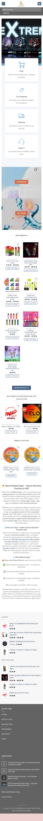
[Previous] (1, 429)
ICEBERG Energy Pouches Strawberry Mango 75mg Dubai (11, 477)
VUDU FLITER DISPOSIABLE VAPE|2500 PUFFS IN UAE (12, 375)
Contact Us (21, 812)
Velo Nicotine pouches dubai (23, 547)
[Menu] (3, 3)
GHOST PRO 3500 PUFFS (12, 269)
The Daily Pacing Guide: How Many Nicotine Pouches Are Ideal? (24, 771)
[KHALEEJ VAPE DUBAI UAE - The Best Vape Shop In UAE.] (21, 3)
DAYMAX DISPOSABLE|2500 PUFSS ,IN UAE (31, 339)
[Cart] (39, 3)
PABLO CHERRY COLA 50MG (11, 434)
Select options (12, 275)
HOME (4, 722)
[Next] (41, 429)
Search (6, 13)
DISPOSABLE (6, 736)
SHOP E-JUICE (7, 727)
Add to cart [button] (11, 439)
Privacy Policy (7, 804)
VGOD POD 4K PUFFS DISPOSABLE (12, 339)
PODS (4, 746)
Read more (11, 483)
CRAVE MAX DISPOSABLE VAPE (31, 304)
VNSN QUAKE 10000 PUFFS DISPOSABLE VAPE (30, 270)
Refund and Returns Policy (11, 799)
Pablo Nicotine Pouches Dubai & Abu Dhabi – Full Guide (24, 778)
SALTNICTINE (7, 732)
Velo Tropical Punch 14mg (32, 434)
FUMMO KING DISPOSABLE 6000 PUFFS (12, 305)
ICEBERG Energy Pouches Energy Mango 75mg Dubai (32, 476)
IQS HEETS (6, 741)
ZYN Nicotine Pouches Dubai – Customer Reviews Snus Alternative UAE (22, 792)
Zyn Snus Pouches (11, 549)
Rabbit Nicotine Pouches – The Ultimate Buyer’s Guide (22, 785)
